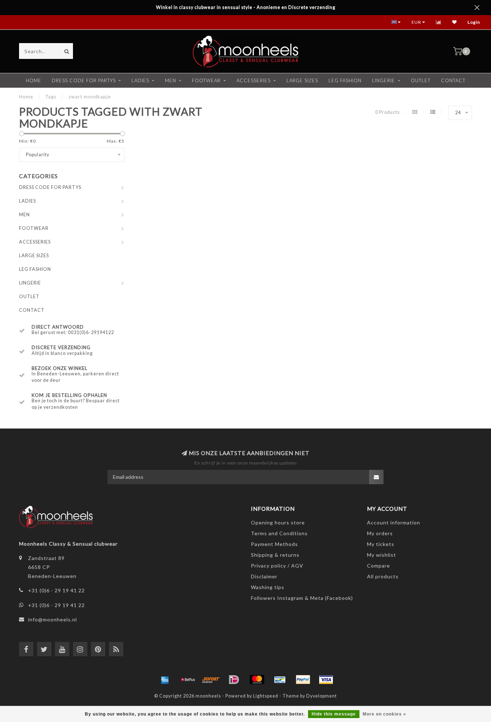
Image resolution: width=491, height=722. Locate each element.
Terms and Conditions (279, 533)
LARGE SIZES (302, 80)
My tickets (380, 544)
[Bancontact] (280, 679)
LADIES (140, 80)
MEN (170, 80)
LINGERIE (383, 80)
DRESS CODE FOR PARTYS (84, 80)
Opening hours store (278, 522)
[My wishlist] (454, 22)
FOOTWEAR (206, 80)
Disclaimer (264, 576)
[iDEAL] (234, 679)
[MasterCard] (257, 679)
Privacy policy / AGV (277, 566)
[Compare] (438, 22)
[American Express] (165, 679)
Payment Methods (274, 544)
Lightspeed (265, 696)
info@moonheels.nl (52, 619)
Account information (393, 522)
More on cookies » (384, 714)
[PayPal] (303, 679)
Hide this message (334, 714)
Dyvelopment (321, 696)
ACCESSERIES (254, 80)
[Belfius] (188, 679)
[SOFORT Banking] (211, 679)
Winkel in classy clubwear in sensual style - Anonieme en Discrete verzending (245, 7)
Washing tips (267, 587)
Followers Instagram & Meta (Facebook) (302, 598)
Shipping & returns (275, 555)
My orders (380, 533)
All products (383, 576)
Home (33, 80)
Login (474, 22)
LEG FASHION (345, 80)
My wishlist (381, 555)
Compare (378, 566)
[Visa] (326, 679)
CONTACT (453, 80)
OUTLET (421, 80)
